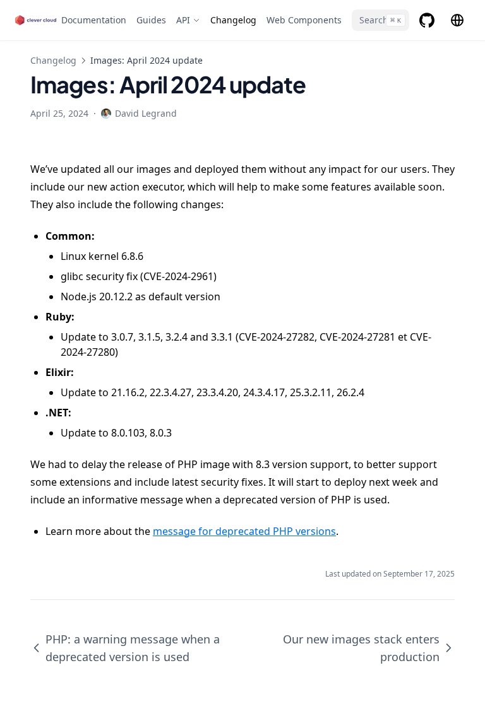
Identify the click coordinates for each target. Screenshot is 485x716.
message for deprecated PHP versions (244, 531)
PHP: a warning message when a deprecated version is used (132, 647)
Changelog (53, 60)
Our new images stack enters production (361, 647)
